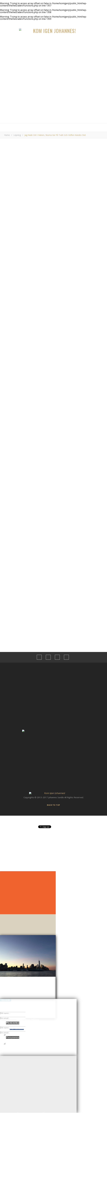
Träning (58, 149)
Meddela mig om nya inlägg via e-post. (22, 442)
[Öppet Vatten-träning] (53, 569)
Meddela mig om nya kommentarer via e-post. (26, 435)
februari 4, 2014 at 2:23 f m (89, 313)
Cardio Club (27, 583)
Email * (7, 411)
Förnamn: (26, 496)
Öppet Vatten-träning (32, 574)
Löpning (17, 135)
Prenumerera (12, 1037)
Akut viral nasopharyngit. (33, 591)
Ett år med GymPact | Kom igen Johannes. (27, 345)
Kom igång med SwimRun (34, 556)
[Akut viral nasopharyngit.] (53, 587)
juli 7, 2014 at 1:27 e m (91, 340)
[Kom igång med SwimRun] (53, 552)
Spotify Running (29, 565)
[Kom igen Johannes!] (53, 30)
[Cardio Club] (53, 578)
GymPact (22, 216)
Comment (9, 359)
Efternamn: (27, 500)
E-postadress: (29, 493)
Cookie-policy (28, 644)
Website (8, 421)
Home (7, 135)
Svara (94, 326)
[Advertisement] (53, 102)
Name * (8, 400)
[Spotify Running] (53, 560)
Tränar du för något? (32, 482)
